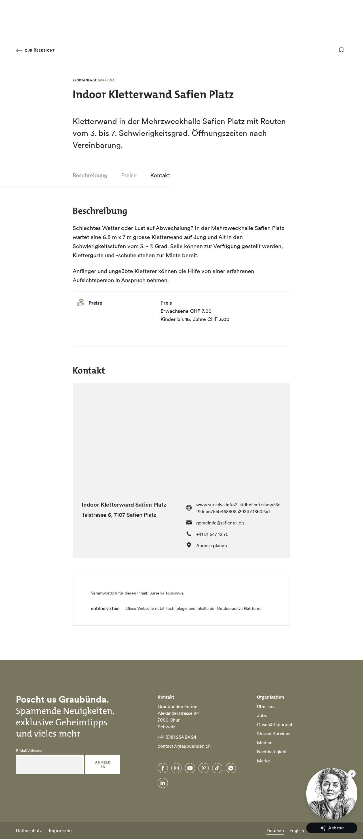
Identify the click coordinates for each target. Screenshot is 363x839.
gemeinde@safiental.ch (220, 523)
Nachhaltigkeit (272, 751)
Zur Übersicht (39, 50)
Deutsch (275, 830)
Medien (265, 742)
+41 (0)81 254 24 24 (177, 737)
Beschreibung (90, 175)
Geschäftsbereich (275, 724)
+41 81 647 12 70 (212, 534)
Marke (263, 761)
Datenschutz (29, 830)
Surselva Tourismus (166, 593)
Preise (129, 175)
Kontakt (160, 175)
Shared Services (273, 733)
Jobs (262, 715)
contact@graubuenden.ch (184, 746)
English (297, 830)
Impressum (60, 830)
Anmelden (103, 764)
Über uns (266, 706)
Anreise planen (211, 545)
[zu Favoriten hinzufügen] (341, 50)
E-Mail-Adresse (29, 751)
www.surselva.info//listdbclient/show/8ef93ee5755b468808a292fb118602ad (238, 508)
